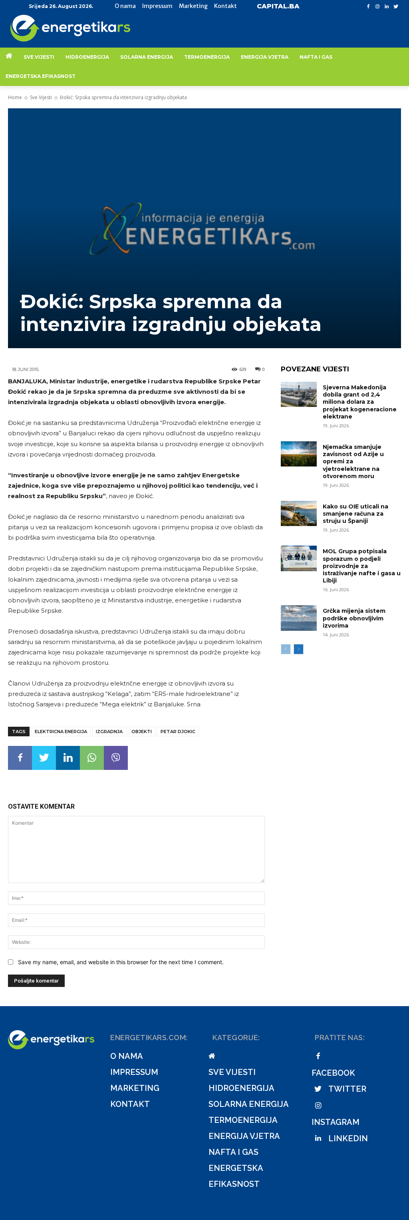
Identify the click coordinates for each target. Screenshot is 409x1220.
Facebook (333, 1073)
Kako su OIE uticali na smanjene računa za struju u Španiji (355, 513)
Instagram (335, 1122)
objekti (141, 731)
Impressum (134, 1072)
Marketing (134, 1088)
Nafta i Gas (233, 1152)
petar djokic (178, 731)
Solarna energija (248, 1104)
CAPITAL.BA (278, 6)
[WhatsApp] (92, 758)
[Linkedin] (386, 6)
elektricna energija (61, 731)
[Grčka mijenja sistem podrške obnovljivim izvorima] (299, 617)
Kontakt (130, 1104)
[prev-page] (286, 649)
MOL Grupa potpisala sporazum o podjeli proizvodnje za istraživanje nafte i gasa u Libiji (362, 566)
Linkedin (348, 1138)
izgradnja (109, 731)
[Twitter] (395, 6)
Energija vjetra (244, 1136)
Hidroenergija (241, 1088)
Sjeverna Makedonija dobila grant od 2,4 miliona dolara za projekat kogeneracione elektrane (360, 402)
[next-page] (299, 649)
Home (15, 97)
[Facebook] (368, 6)
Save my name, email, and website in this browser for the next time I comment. (121, 962)
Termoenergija (243, 1120)
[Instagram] (377, 6)
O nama (126, 1056)
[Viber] (116, 758)
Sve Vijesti (41, 97)
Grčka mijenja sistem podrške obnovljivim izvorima (354, 618)
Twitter (347, 1089)
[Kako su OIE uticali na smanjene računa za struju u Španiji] (299, 513)
